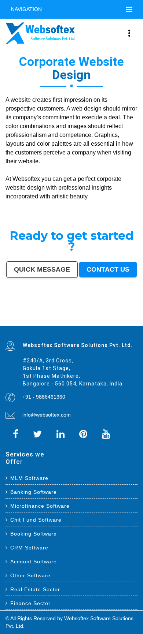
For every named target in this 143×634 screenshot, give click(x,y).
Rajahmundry (93, 321)
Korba (62, 317)
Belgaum (102, 317)
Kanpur (59, 310)
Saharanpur (27, 317)
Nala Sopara (98, 320)
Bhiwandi (82, 313)
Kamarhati (59, 320)
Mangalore (26, 318)
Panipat (105, 320)
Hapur (103, 321)
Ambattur (85, 318)
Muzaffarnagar (119, 318)
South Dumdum (36, 317)
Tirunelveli (90, 317)
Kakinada (43, 321)
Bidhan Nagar (46, 325)
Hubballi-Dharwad (42, 313)
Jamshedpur (13, 315)
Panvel (16, 325)
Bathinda (134, 321)
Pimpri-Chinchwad (113, 310)
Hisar (64, 320)
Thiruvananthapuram (101, 313)
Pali (62, 325)
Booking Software (33, 534)
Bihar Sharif (80, 323)
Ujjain (72, 317)
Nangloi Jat (20, 323)
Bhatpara (20, 317)
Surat (54, 310)
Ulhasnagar (78, 315)
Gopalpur (49, 318)
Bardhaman (14, 321)
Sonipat (72, 321)
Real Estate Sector (35, 589)
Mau (58, 321)
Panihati (71, 318)
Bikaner (43, 315)
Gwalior (34, 313)
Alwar (19, 321)
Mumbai (8, 310)
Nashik (121, 310)
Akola (108, 317)
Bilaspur (130, 320)
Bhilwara (127, 318)
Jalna (67, 321)
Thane (89, 310)
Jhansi (135, 317)
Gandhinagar (127, 321)
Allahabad (74, 312)
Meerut (20, 312)
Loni (27, 325)
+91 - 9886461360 (43, 397)
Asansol (67, 317)
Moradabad (112, 313)
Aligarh (76, 313)
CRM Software (29, 548)
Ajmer (122, 315)
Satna (62, 321)
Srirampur (35, 323)
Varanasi (52, 312)
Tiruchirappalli (121, 313)
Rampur (32, 321)
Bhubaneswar (51, 313)
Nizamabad (117, 320)
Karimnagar (28, 323)
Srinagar (86, 312)
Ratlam (87, 323)
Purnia (72, 325)
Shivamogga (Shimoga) (12, 320)
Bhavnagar (59, 315)
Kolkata (24, 310)
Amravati (20, 315)
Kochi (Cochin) (50, 315)
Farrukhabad (94, 323)
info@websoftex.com (46, 415)
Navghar (67, 325)
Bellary (41, 320)
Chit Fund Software (36, 520)
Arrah (11, 325)
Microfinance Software (40, 506)
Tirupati (120, 321)
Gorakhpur (134, 313)
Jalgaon (44, 317)
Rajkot (15, 312)
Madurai (71, 313)
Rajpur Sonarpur (35, 315)
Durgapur (128, 315)
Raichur (101, 323)
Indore (85, 310)
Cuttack (27, 315)
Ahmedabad (44, 310)
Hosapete (134, 323)
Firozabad (91, 320)
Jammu (98, 315)
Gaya (77, 317)
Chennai (30, 310)
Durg (99, 321)
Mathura (22, 320)
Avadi (7, 323)
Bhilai (7, 315)
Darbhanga (26, 321)
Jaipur (64, 310)
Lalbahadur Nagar (62, 318)
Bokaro (8, 318)
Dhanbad (38, 325)
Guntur (7, 317)
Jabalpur (80, 312)
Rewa (52, 325)
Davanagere (114, 317)
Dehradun (92, 315)
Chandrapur (70, 320)
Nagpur (75, 310)
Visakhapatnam (100, 312)
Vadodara (127, 310)
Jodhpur (127, 312)
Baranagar (13, 323)
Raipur (128, 313)
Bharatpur (52, 323)
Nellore (43, 318)
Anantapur (59, 323)
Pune (50, 310)
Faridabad (134, 310)
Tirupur (121, 317)
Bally (85, 320)
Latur (54, 318)
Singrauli (52, 320)
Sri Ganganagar (67, 323)
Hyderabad (37, 310)
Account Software (33, 561)
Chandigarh (109, 312)
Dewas (54, 321)
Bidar (7, 325)
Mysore (116, 312)
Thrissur (111, 320)
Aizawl (49, 321)
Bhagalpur (134, 318)
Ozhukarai (113, 321)
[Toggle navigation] (129, 9)
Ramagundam (118, 323)
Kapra (74, 323)
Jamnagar (13, 317)
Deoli (107, 321)
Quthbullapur (97, 318)
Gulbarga (134, 315)
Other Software (30, 575)
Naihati (38, 321)
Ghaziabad (9, 312)
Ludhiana (100, 310)
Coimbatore (9, 313)
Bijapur (41, 323)
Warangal (66, 315)
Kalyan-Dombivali (28, 312)
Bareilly (92, 313)
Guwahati (134, 312)
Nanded (117, 315)
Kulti (135, 320)
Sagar (46, 323)
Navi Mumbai (39, 312)
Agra (105, 310)
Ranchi (93, 312)
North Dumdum (108, 323)
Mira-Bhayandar (25, 313)
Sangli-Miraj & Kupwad (107, 315)
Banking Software (33, 492)
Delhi (12, 310)
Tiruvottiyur (127, 323)
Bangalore (18, 310)
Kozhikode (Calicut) (16, 318)
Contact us (108, 269)
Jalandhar (59, 313)
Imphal (77, 325)
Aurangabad (60, 312)
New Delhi (57, 325)
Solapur (67, 312)
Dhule (90, 318)
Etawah (8, 321)
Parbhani (124, 320)
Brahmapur (78, 318)
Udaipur (96, 317)
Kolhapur (85, 315)
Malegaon (82, 317)
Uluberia (32, 325)
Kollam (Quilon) (35, 318)
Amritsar (46, 312)
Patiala (36, 320)
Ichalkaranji (84, 321)
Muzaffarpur (29, 320)
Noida (49, 317)
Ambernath (22, 325)
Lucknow (69, 310)
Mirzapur (82, 325)
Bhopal (94, 310)
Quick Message (42, 269)
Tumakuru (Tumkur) (108, 318)
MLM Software (29, 478)
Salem (65, 313)
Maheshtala (55, 317)
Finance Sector (30, 603)
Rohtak (46, 320)
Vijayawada (16, 313)
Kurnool (78, 321)
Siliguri (72, 315)
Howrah (122, 312)
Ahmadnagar (128, 317)
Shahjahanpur (79, 320)
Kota (87, 313)
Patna (80, 310)
